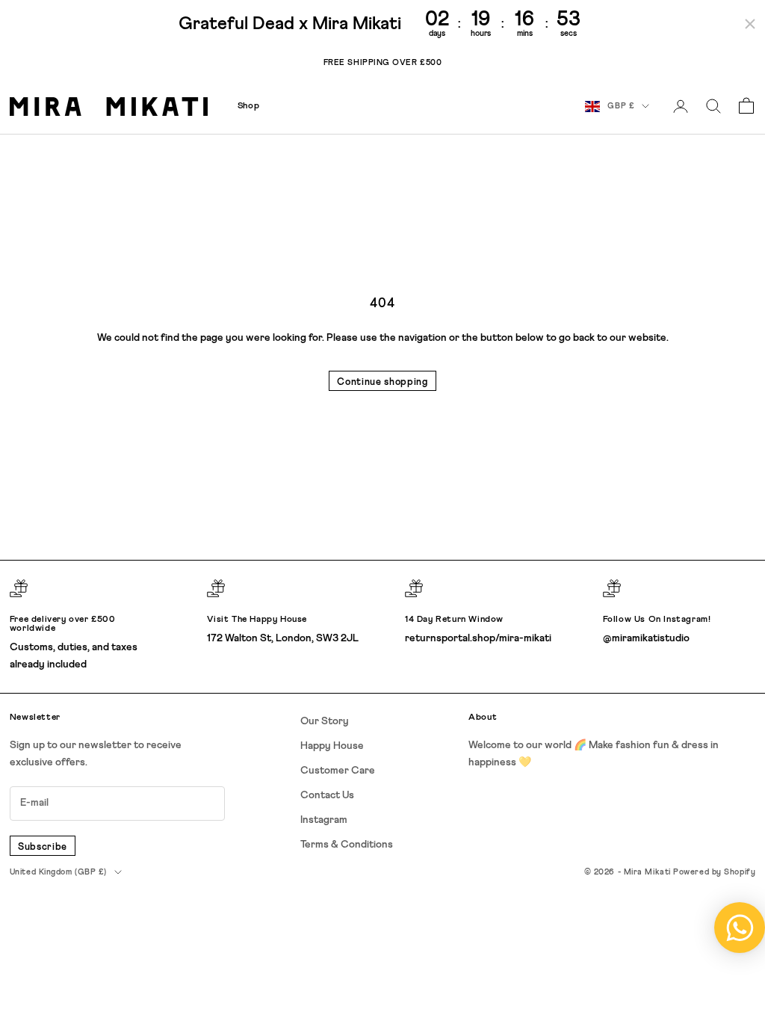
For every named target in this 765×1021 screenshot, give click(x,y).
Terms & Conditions (346, 844)
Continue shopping (382, 382)
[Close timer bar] (750, 24)
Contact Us (327, 795)
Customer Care (337, 770)
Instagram (323, 820)
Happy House (332, 746)
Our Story (324, 721)
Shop (248, 106)
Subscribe (42, 847)
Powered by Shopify (714, 872)
